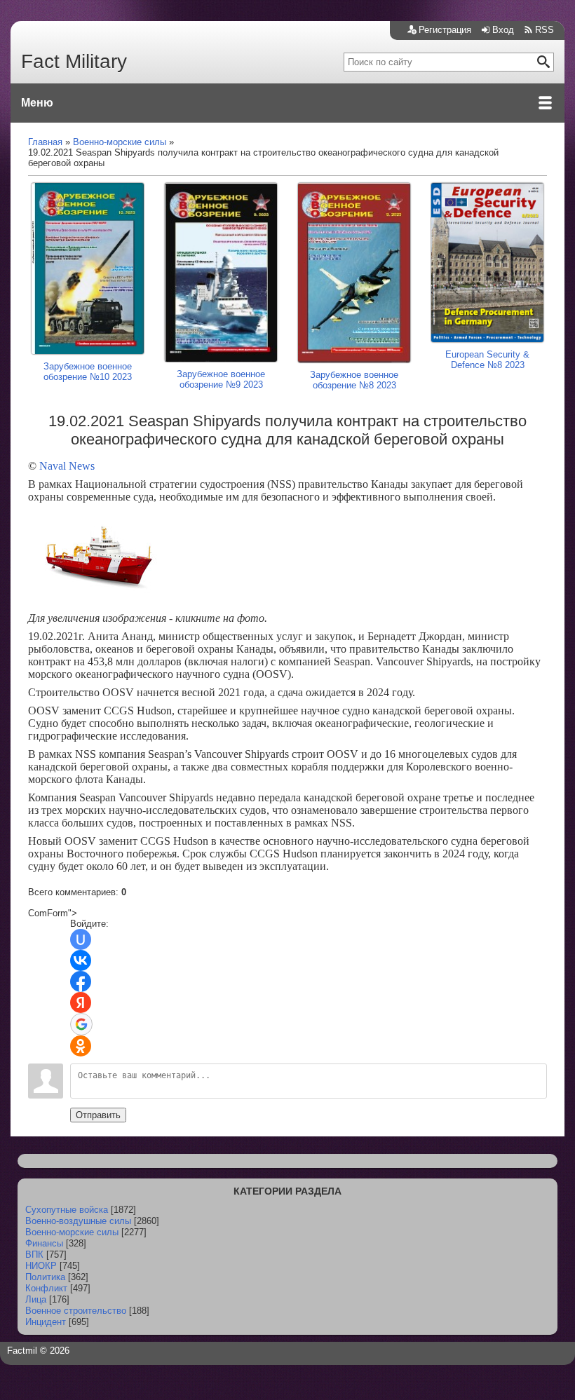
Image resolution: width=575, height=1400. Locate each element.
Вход (503, 30)
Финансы (44, 1243)
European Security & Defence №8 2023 (487, 359)
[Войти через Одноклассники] (80, 1045)
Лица (35, 1299)
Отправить (98, 1115)
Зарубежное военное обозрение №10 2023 (87, 371)
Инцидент (45, 1322)
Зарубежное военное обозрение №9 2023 (221, 379)
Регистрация (445, 30)
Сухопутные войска (66, 1209)
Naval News (67, 466)
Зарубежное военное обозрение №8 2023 (354, 379)
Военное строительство (75, 1310)
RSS (544, 30)
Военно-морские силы (72, 1232)
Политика (45, 1277)
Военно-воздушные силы (78, 1221)
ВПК (34, 1254)
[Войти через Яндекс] (80, 1002)
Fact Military (74, 61)
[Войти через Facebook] (80, 981)
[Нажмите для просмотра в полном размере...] (98, 600)
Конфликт (46, 1288)
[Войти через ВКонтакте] (80, 960)
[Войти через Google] (81, 1024)
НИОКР (41, 1265)
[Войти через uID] (80, 939)
